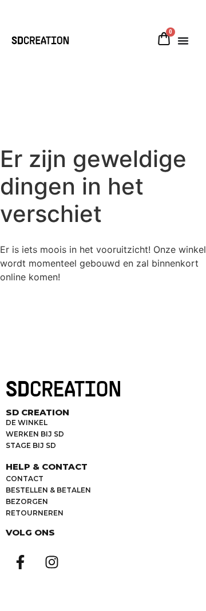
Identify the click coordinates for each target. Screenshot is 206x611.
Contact (24, 478)
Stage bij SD (31, 445)
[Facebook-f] (20, 562)
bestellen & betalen (48, 490)
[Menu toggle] (183, 40)
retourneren (35, 513)
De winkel (26, 422)
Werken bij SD (35, 434)
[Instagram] (51, 562)
